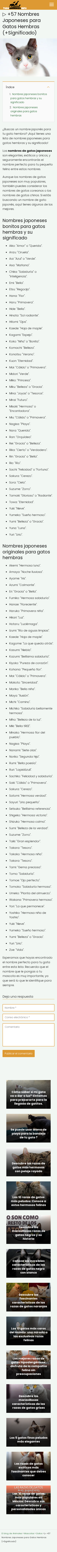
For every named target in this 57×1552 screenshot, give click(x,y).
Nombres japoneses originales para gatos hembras (24, 111)
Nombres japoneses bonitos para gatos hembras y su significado (28, 98)
